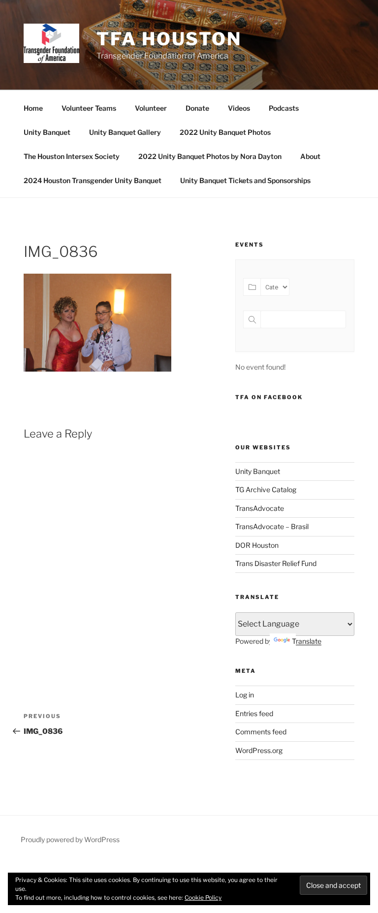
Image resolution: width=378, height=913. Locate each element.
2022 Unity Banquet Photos (225, 132)
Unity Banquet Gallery (125, 132)
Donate (197, 108)
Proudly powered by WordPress (70, 839)
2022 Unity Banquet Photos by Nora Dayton (210, 156)
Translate (306, 641)
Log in (244, 695)
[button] (51, 43)
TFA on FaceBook (269, 397)
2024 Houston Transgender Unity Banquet (92, 180)
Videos (239, 108)
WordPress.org (259, 750)
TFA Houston (169, 39)
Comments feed (260, 731)
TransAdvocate (259, 508)
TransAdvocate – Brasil (272, 526)
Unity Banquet (47, 132)
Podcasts (284, 108)
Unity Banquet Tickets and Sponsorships (245, 180)
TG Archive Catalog (265, 489)
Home (33, 108)
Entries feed (254, 713)
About (310, 156)
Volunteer (151, 108)
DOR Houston (257, 545)
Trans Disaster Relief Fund (275, 563)
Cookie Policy (203, 897)
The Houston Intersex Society (72, 156)
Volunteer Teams (89, 108)
